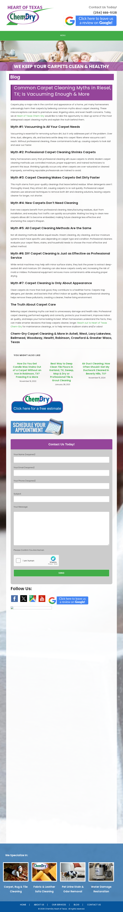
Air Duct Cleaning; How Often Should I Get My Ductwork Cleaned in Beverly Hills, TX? (96, 368)
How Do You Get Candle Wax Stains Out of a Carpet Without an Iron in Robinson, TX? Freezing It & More (27, 370)
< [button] (4, 55)
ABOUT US (39, 904)
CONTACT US (94, 904)
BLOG (76, 904)
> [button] (119, 55)
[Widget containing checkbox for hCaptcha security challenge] (36, 560)
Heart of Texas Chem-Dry (30, 115)
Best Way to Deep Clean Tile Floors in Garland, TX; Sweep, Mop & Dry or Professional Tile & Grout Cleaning (61, 372)
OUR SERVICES (59, 904)
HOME (23, 904)
